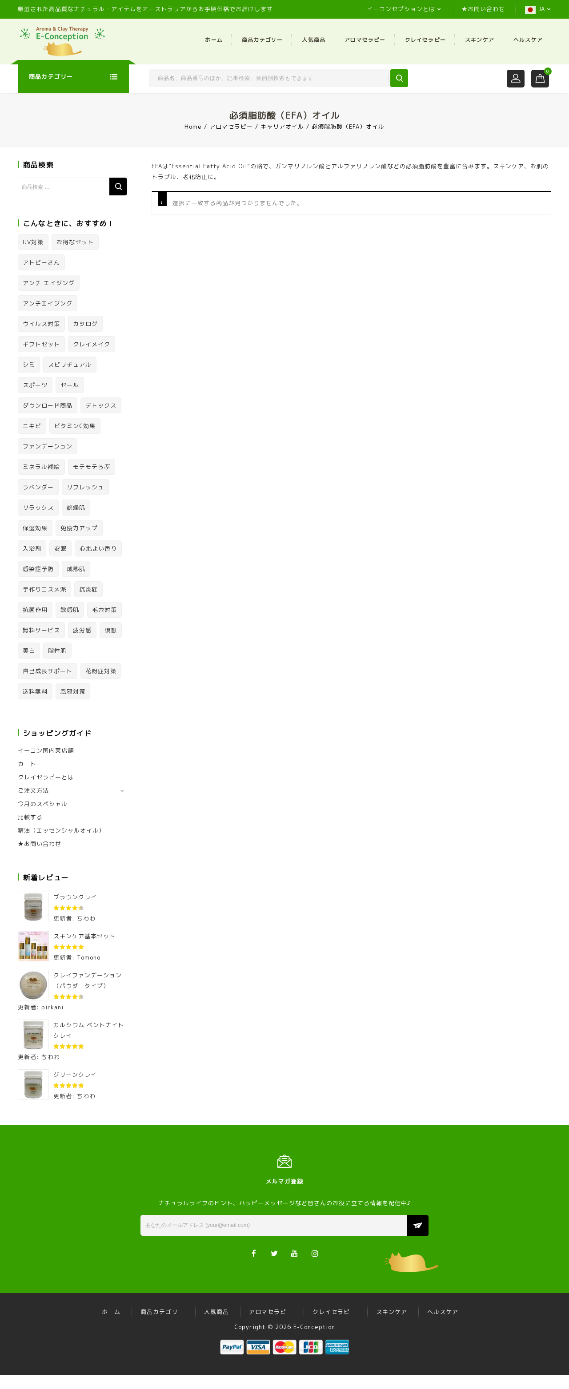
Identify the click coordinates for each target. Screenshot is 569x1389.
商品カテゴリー (262, 40)
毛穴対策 (104, 610)
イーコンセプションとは (401, 9)
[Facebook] (254, 1253)
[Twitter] (274, 1253)
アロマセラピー (365, 40)
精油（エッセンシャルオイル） (61, 830)
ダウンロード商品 (47, 405)
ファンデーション (47, 446)
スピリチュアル (70, 365)
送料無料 (35, 691)
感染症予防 (38, 569)
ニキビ (32, 426)
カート (27, 764)
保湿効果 (35, 528)
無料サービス (41, 630)
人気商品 (313, 40)
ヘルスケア (528, 40)
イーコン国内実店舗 (46, 750)
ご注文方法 (33, 790)
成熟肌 (76, 569)
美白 (29, 651)
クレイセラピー (425, 40)
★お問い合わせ (483, 9)
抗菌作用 (35, 610)
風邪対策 (72, 691)
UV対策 (33, 242)
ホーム (214, 40)
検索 (118, 186)
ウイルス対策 (41, 324)
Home (193, 127)
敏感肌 (69, 610)
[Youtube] (295, 1253)
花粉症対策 (100, 671)
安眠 (60, 548)
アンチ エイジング (49, 283)
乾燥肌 (76, 508)
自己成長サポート (47, 671)
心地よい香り (98, 548)
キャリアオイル (282, 127)
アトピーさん (41, 262)
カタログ (85, 324)
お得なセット (75, 242)
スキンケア (479, 40)
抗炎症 (88, 589)
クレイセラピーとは (46, 777)
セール (69, 385)
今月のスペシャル (43, 804)
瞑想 (110, 630)
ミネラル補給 (41, 467)
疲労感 (82, 630)
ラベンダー (38, 487)
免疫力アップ (79, 528)
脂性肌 (57, 651)
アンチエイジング (47, 303)
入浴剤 (32, 548)
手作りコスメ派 (44, 589)
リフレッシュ (85, 487)
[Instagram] (315, 1253)
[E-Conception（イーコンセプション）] (62, 41)
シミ (29, 365)
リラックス (38, 508)
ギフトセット (41, 344)
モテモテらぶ (91, 467)
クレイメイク (91, 344)
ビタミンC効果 (75, 426)
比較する (30, 817)
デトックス (100, 405)
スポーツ (35, 385)
